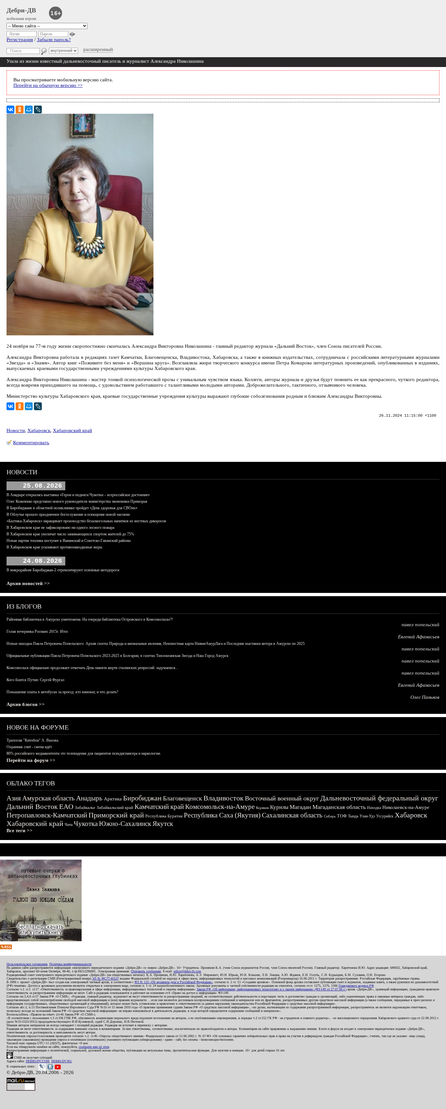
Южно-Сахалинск (125, 824)
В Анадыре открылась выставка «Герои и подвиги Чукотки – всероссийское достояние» (78, 495)
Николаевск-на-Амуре (405, 807)
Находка (374, 807)
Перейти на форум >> (31, 760)
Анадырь (89, 798)
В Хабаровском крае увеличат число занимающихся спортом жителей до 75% (70, 534)
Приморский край (116, 815)
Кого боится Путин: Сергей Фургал (35, 680)
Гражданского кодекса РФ (356, 985)
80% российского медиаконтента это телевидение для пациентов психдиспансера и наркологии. (84, 753)
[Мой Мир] (29, 109)
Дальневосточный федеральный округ (379, 798)
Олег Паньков (424, 697)
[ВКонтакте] (10, 109)
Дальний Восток (32, 806)
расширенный (98, 49)
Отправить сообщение (146, 971)
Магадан (300, 807)
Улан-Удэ (367, 816)
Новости (16, 430)
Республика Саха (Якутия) (222, 815)
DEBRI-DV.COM (37, 1061)
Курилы (279, 807)
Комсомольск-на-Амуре (220, 807)
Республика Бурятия (164, 816)
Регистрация (20, 39)
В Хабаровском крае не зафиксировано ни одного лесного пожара (60, 527)
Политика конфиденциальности (70, 964)
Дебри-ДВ (21, 10)
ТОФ (342, 816)
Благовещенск (182, 798)
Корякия (262, 808)
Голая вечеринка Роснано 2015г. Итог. (38, 631)
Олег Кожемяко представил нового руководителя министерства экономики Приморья (77, 501)
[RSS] (6, 947)
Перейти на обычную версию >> (48, 85)
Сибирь (330, 816)
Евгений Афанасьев (418, 636)
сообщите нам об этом (94, 1047)
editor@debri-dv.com (187, 971)
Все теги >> (20, 830)
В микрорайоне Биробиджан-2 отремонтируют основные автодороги (63, 570)
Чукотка (86, 824)
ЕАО (66, 806)
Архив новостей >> (28, 583)
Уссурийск (384, 816)
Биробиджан (142, 798)
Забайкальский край (115, 807)
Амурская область (48, 798)
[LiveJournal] (38, 109)
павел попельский (420, 624)
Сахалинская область (292, 815)
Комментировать (31, 442)
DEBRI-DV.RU (61, 1061)
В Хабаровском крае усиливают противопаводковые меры (54, 547)
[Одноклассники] (20, 109)
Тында (353, 816)
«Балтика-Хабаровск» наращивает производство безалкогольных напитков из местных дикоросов (86, 521)
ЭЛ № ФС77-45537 (105, 978)
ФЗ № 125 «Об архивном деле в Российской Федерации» (174, 982)
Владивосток (223, 798)
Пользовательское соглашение (27, 964)
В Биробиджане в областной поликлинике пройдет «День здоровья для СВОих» (72, 508)
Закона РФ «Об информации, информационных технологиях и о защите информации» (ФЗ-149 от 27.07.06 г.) (271, 989)
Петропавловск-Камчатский (47, 815)
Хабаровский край (72, 430)
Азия (14, 798)
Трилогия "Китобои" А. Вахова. (33, 740)
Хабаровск (38, 430)
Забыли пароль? (54, 39)
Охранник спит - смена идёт (29, 747)
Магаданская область (339, 807)
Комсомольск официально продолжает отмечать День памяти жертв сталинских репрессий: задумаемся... (92, 667)
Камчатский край (159, 807)
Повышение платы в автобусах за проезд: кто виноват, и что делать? (62, 692)
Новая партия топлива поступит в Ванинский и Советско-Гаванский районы (69, 540)
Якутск (162, 824)
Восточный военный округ (282, 798)
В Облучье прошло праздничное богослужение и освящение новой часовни (68, 514)
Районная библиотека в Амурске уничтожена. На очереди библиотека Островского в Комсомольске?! (90, 619)
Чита (68, 824)
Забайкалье (85, 807)
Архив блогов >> (26, 704)
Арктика (113, 798)
